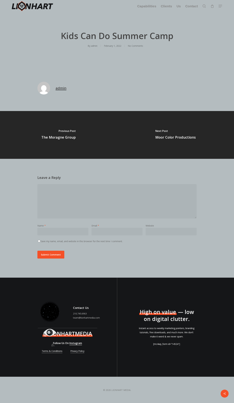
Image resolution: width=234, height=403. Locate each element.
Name (41, 225)
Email (95, 225)
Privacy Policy (77, 351)
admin (94, 45)
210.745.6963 (80, 313)
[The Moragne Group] (58, 135)
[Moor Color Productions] (175, 135)
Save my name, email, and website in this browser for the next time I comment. (82, 241)
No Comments (135, 45)
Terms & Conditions (52, 351)
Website (150, 225)
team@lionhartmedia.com (86, 317)
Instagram (75, 343)
